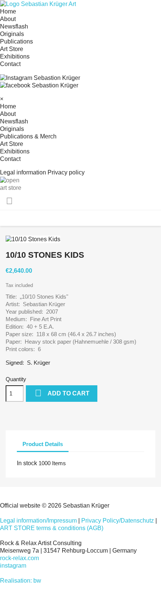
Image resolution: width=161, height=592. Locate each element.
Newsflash (14, 26)
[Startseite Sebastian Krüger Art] (38, 3)
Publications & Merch (28, 136)
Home (8, 11)
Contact (10, 64)
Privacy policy (66, 172)
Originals (12, 34)
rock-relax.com (19, 558)
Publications (16, 41)
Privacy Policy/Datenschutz (117, 520)
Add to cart (62, 393)
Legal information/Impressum (38, 520)
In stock (27, 463)
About (8, 19)
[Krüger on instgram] (40, 77)
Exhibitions (15, 56)
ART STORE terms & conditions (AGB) (51, 528)
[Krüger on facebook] (39, 85)
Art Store (11, 49)
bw (37, 580)
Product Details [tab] (42, 444)
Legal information (23, 172)
